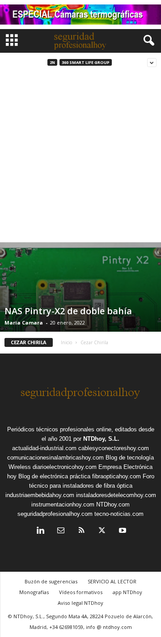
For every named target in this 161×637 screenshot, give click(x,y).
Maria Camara (23, 322)
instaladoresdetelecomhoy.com (116, 495)
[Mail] (61, 531)
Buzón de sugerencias (51, 581)
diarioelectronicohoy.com (65, 467)
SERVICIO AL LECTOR (112, 581)
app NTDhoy (127, 592)
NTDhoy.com (113, 504)
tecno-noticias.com (119, 513)
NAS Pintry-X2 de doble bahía (68, 311)
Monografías (34, 592)
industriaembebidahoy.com (39, 495)
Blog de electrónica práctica (54, 476)
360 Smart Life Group (86, 62)
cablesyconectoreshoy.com (113, 448)
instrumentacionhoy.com (62, 504)
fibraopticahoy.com (116, 476)
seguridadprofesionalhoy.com (55, 513)
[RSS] (81, 531)
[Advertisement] (80, 157)
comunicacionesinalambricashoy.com (55, 457)
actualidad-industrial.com (44, 448)
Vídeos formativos (80, 592)
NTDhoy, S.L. (101, 438)
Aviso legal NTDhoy (80, 602)
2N (52, 62)
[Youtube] (121, 531)
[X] (102, 531)
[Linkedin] (40, 531)
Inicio (66, 342)
